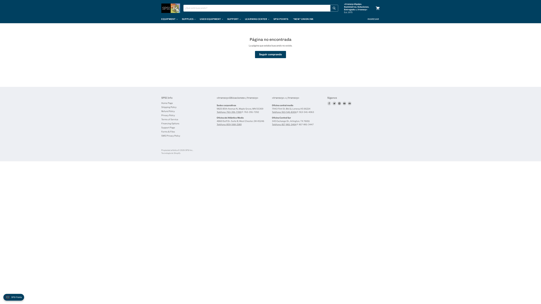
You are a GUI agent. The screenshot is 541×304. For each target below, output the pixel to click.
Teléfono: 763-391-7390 (229, 112)
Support (233, 19)
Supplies (188, 19)
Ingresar (373, 19)
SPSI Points (280, 19)
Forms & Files (168, 131)
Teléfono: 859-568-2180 (229, 124)
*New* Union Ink (303, 19)
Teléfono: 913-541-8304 (284, 112)
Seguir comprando (270, 54)
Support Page (168, 127)
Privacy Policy (168, 115)
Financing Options (170, 123)
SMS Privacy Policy (170, 136)
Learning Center (256, 19)
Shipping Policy (169, 107)
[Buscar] (334, 8)
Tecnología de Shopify (170, 153)
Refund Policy (168, 111)
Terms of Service (169, 119)
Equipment (168, 19)
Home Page (167, 103)
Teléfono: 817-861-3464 (284, 124)
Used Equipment (210, 19)
